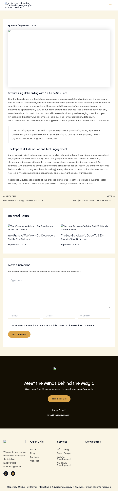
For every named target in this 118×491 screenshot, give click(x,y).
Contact (34, 460)
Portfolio (34, 457)
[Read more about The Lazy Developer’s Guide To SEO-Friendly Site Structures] (85, 227)
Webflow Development (64, 458)
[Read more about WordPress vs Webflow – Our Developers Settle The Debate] (32, 227)
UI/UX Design (63, 449)
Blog (32, 453)
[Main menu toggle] (110, 5)
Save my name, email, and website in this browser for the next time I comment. (53, 325)
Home (33, 449)
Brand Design (64, 453)
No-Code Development (64, 464)
